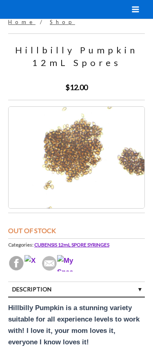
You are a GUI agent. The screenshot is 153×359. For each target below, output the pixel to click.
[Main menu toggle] (135, 9)
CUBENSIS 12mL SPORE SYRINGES (71, 245)
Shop (62, 22)
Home (21, 22)
